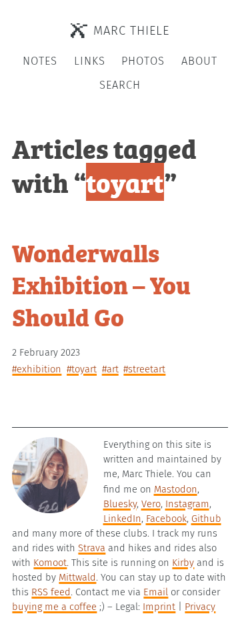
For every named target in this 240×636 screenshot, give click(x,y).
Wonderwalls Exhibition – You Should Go (101, 284)
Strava (91, 548)
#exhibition (36, 369)
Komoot (50, 563)
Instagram (187, 504)
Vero (151, 504)
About (199, 61)
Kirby (183, 563)
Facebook (166, 519)
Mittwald (77, 577)
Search (120, 85)
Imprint (159, 607)
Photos (143, 61)
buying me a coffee (54, 607)
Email (155, 592)
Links (89, 61)
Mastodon (175, 489)
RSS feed (51, 592)
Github (206, 519)
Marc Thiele (131, 30)
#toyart (82, 369)
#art (110, 369)
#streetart (144, 369)
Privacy (200, 607)
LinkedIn (122, 519)
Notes (40, 61)
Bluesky (120, 504)
